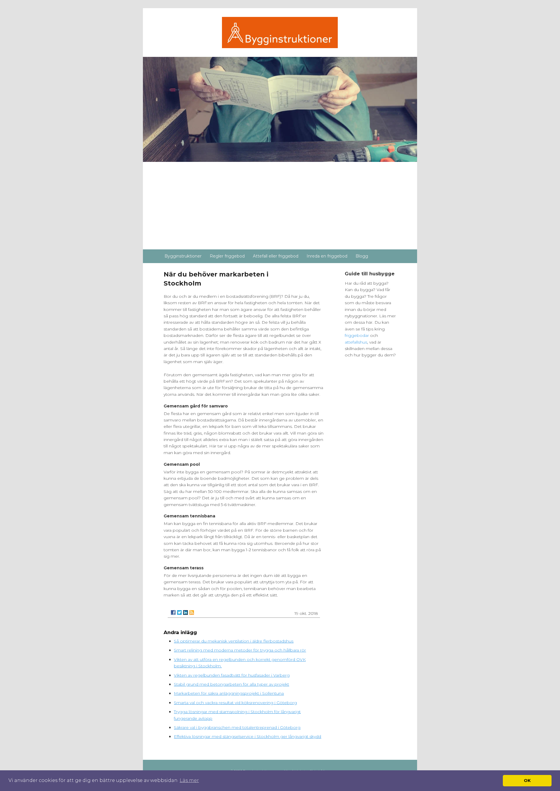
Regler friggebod (227, 256)
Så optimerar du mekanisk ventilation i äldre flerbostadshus (233, 641)
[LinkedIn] (185, 612)
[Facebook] (173, 612)
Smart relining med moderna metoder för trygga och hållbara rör (240, 650)
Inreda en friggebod (327, 256)
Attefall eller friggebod (275, 256)
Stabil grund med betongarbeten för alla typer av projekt (231, 684)
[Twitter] (179, 612)
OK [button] (527, 780)
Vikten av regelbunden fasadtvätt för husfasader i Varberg (232, 675)
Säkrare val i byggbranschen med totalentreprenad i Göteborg (237, 727)
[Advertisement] (280, 205)
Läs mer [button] (189, 780)
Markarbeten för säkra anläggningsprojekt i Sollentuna (229, 693)
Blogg (362, 256)
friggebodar (357, 335)
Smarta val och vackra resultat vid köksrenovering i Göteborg (235, 702)
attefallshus (356, 342)
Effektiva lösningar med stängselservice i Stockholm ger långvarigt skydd (247, 736)
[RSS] (191, 612)
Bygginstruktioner (183, 256)
